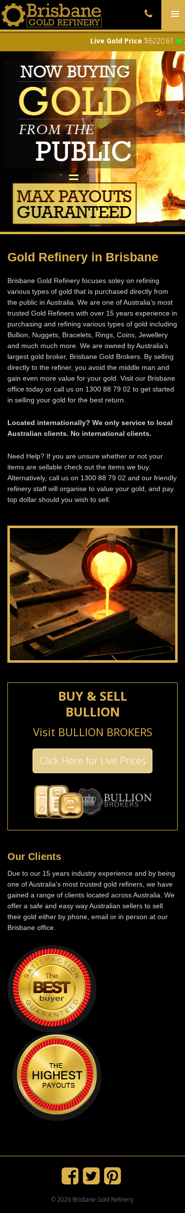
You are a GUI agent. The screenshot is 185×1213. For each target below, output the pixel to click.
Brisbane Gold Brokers (105, 356)
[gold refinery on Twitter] (93, 1180)
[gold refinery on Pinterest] (113, 1180)
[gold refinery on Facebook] (72, 1180)
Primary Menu (173, 29)
